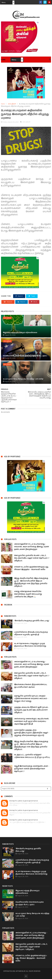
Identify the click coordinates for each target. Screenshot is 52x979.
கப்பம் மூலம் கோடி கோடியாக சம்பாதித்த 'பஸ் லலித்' (23, 379)
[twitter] (45, 2)
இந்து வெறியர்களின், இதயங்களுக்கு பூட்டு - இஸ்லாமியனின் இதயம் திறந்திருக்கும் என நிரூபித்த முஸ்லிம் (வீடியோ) (31, 582)
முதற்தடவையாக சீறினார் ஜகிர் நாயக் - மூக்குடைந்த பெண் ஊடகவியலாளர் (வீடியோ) (31, 710)
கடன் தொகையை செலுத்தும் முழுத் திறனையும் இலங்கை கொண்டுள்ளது (30, 644)
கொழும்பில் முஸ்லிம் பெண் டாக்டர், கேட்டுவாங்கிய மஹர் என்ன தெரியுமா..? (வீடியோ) (31, 558)
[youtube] (49, 2)
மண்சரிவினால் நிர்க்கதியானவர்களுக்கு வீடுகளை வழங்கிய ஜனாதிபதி (31, 633)
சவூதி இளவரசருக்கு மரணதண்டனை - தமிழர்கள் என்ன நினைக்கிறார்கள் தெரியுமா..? (31, 769)
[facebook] (40, 2)
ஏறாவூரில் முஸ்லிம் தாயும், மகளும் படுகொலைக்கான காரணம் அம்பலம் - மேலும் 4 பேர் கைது (31, 698)
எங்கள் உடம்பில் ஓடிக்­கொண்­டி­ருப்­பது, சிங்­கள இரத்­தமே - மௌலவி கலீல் (31, 568)
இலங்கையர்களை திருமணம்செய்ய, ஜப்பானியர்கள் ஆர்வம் (30, 685)
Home (3, 60)
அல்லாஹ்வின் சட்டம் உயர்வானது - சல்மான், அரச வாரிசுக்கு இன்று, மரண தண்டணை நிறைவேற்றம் (31, 547)
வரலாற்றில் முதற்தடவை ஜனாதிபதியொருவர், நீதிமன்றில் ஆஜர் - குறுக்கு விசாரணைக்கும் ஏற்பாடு (31, 733)
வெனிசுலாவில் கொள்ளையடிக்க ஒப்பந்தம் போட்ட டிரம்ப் (25, 356)
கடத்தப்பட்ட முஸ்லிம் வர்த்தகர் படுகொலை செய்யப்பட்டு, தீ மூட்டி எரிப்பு (32, 756)
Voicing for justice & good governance (23, 801)
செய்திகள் (12, 104)
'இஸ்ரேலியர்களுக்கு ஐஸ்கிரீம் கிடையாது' (31, 621)
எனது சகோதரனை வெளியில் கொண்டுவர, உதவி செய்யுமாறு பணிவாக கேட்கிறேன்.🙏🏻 (28, 594)
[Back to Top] (26, 976)
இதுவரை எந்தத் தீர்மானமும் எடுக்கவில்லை (20, 333)
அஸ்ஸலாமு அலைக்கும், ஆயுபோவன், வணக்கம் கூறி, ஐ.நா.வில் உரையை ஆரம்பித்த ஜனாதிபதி (31, 721)
